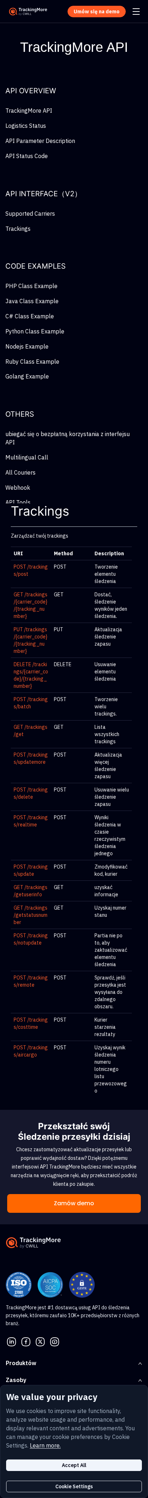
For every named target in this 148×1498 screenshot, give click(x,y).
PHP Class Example (31, 286)
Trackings (18, 228)
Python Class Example (34, 331)
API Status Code (26, 156)
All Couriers (20, 472)
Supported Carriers (30, 213)
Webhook (17, 487)
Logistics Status (25, 125)
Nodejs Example (26, 346)
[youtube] (54, 1341)
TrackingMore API (28, 110)
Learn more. (45, 1445)
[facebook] (26, 1341)
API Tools (18, 502)
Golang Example (27, 376)
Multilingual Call (26, 457)
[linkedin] (11, 1341)
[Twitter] (40, 1341)
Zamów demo (74, 1203)
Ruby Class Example (32, 361)
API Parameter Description (40, 140)
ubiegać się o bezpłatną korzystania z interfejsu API (67, 438)
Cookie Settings (74, 1486)
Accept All (74, 1465)
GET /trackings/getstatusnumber (30, 915)
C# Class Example (29, 316)
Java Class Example (32, 301)
